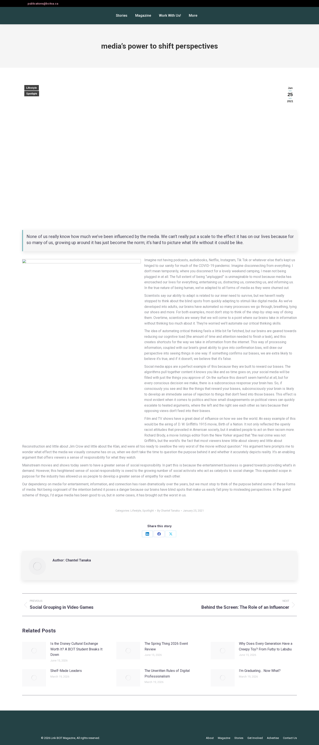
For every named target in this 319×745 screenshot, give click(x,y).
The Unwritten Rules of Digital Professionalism (167, 673)
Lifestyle (31, 87)
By (168, 510)
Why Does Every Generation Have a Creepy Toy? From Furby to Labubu (265, 646)
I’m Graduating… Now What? (260, 671)
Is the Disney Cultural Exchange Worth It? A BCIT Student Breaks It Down (76, 649)
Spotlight (31, 93)
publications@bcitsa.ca (43, 3)
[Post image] (34, 650)
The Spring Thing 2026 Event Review (166, 646)
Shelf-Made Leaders (66, 671)
